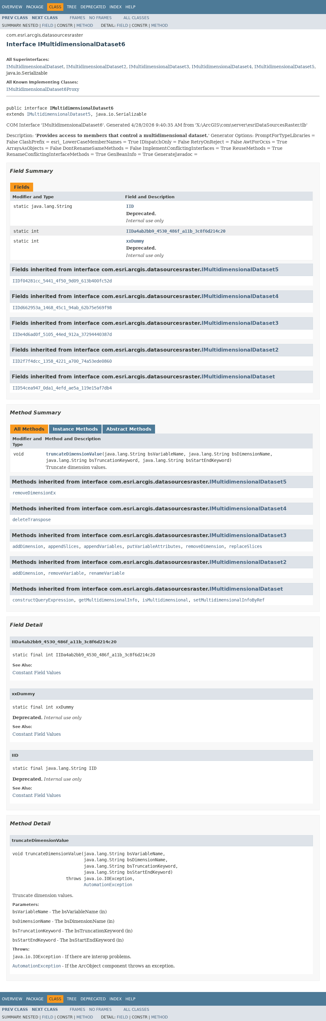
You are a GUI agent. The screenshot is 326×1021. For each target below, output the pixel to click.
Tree (72, 7)
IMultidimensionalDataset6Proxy (42, 89)
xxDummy (135, 241)
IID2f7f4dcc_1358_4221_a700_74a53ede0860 (62, 361)
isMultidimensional (165, 599)
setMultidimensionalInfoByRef (229, 599)
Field (47, 25)
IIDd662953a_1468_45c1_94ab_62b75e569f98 (62, 307)
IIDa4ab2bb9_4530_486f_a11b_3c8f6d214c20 (175, 231)
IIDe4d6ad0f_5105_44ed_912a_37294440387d (62, 334)
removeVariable (66, 573)
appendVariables (103, 546)
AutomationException (108, 884)
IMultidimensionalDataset (35, 66)
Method (84, 25)
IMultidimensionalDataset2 (96, 66)
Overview (12, 7)
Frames (77, 18)
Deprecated (93, 7)
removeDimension (205, 546)
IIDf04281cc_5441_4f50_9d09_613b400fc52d (62, 280)
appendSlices (63, 546)
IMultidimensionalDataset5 (284, 66)
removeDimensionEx (34, 492)
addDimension (27, 546)
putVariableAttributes (154, 546)
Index (116, 7)
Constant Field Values (36, 672)
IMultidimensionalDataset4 (222, 66)
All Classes (136, 18)
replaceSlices (245, 546)
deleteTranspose (31, 519)
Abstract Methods (128, 429)
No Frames (100, 18)
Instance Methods (75, 429)
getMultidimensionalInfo (108, 599)
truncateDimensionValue (74, 453)
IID (130, 206)
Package (35, 7)
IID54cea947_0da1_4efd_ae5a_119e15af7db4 (62, 387)
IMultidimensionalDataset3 (159, 66)
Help (130, 7)
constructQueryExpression (43, 599)
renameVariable (106, 573)
